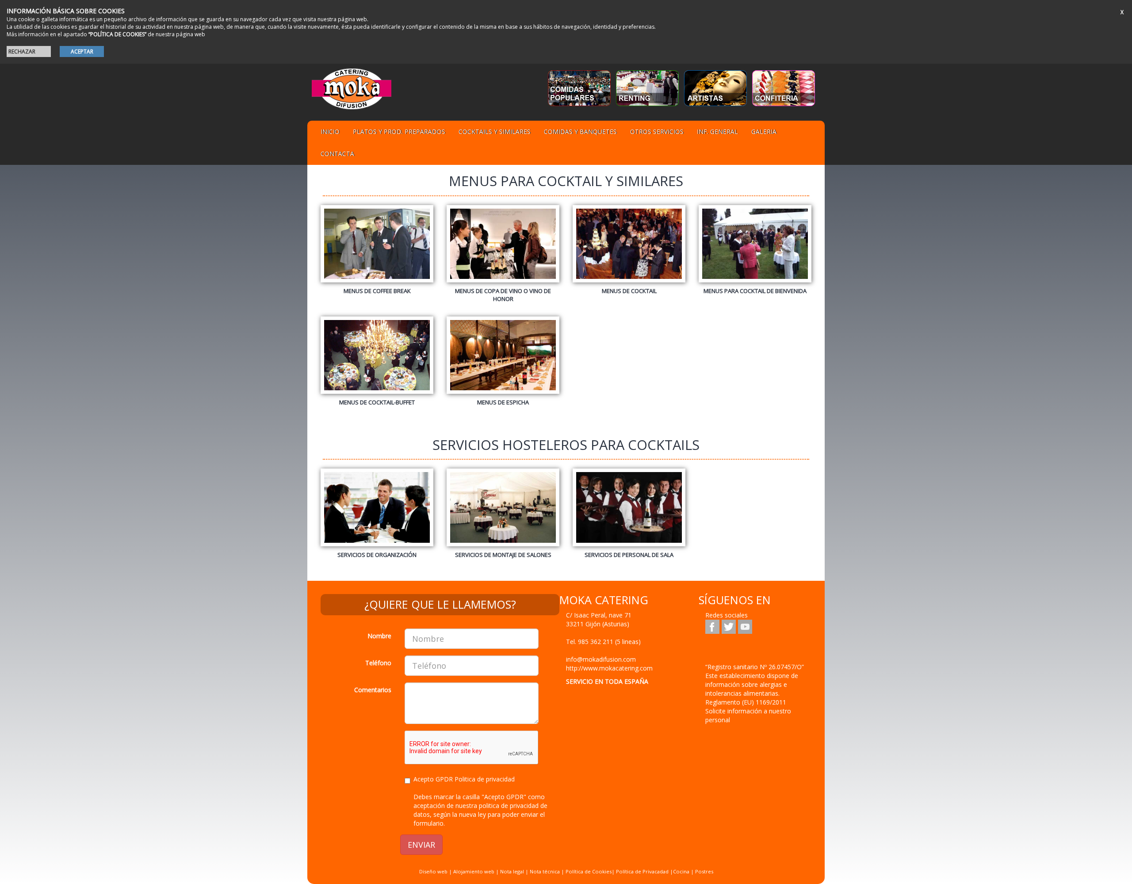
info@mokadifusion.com (601, 659)
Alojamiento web (473, 871)
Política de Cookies (589, 871)
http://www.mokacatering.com (609, 668)
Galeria (763, 131)
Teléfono (378, 663)
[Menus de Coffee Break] (377, 248)
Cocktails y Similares (495, 131)
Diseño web (433, 871)
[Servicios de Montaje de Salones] (503, 511)
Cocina (682, 871)
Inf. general (717, 131)
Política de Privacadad (642, 871)
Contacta (337, 153)
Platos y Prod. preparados (399, 131)
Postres (704, 871)
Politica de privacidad (485, 779)
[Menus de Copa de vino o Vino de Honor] (503, 252)
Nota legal (512, 871)
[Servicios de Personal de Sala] (629, 511)
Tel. (603, 641)
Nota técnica (545, 871)
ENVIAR (421, 844)
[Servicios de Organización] (377, 511)
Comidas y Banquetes (580, 131)
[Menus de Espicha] (503, 359)
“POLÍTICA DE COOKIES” (117, 34)
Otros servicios (657, 131)
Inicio (330, 131)
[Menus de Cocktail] (629, 248)
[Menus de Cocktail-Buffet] (377, 359)
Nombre (379, 636)
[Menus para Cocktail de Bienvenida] (755, 248)
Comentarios (372, 690)
